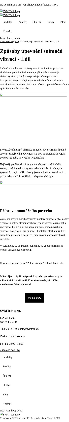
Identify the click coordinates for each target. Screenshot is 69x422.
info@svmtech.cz (29, 328)
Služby (50, 22)
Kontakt (7, 31)
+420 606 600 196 (10, 350)
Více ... (55, 4)
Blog (62, 22)
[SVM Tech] (10, 11)
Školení (37, 22)
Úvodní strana (6, 41)
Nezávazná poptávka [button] (11, 410)
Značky (23, 22)
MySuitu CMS (45, 418)
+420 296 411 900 (9, 328)
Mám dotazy (34, 297)
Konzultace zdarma (10, 38)
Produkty (7, 22)
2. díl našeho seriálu (52, 263)
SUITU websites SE (20, 418)
